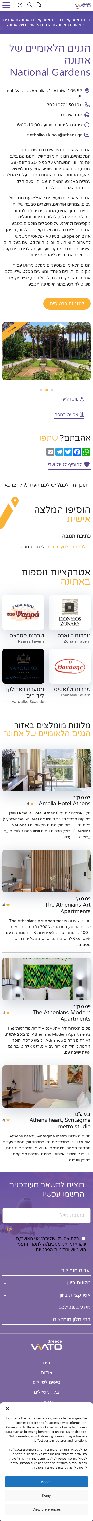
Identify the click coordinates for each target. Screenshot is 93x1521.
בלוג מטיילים (46, 1392)
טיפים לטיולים (46, 1382)
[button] (7, 1408)
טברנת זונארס (74, 635)
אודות (46, 1372)
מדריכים (46, 1402)
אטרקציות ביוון (67, 19)
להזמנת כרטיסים (67, 303)
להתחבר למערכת (69, 547)
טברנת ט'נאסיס (72, 689)
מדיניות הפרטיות (52, 1249)
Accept (46, 1482)
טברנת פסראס (26, 635)
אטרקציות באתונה (34, 19)
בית (87, 19)
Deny (46, 1495)
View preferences (46, 1509)
